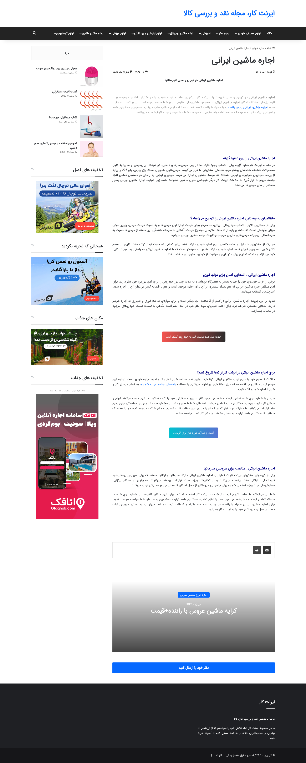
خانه (269, 33)
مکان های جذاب (89, 318)
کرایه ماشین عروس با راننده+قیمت (194, 611)
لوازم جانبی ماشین (92, 33)
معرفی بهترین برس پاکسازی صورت (56, 68)
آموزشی (206, 33)
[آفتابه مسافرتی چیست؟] (91, 126)
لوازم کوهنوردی (65, 33)
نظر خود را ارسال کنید (194, 668)
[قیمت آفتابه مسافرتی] (91, 101)
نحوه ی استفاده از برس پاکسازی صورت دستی (54, 145)
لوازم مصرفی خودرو (249, 33)
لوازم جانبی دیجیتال (181, 33)
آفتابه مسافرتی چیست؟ (63, 117)
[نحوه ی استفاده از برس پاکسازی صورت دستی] (91, 148)
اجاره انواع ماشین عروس (193, 595)
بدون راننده (247, 107)
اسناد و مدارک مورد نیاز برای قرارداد (193, 432)
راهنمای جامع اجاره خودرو (158, 384)
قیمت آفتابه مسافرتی (64, 91)
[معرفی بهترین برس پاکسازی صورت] (91, 76)
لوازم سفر (224, 33)
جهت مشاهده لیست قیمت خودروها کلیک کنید (193, 336)
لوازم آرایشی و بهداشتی (148, 33)
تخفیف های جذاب (87, 378)
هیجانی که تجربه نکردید (82, 246)
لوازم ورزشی (119, 33)
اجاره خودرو (258, 48)
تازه (67, 52)
